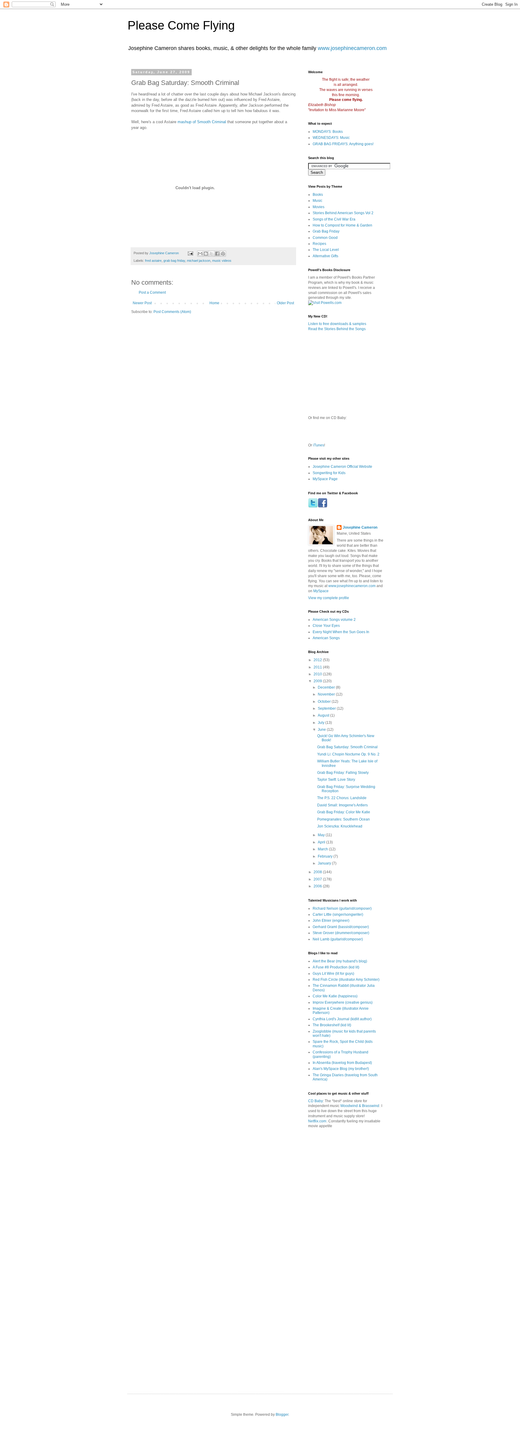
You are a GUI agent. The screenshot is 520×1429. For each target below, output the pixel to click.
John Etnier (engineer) (331, 920)
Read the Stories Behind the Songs (337, 329)
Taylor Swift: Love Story (336, 779)
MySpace (321, 591)
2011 (318, 667)
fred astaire (153, 260)
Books (318, 194)
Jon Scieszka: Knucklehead (339, 826)
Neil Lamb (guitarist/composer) (338, 939)
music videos (221, 260)
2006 (318, 886)
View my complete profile (328, 598)
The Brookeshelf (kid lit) (332, 1025)
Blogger (282, 1414)
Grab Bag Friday (326, 231)
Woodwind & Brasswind (359, 1106)
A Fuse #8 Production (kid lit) (336, 967)
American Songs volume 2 (334, 620)
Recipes (319, 244)
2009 (318, 681)
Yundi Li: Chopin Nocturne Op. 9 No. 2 (348, 754)
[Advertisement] (378, 1160)
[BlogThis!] (206, 254)
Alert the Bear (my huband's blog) (340, 961)
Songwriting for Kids (329, 473)
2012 (318, 660)
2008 (318, 872)
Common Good (325, 238)
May (322, 835)
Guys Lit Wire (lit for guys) (333, 973)
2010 (318, 674)
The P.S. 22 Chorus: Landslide (342, 798)
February (325, 856)
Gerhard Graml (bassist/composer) (341, 927)
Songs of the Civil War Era (334, 219)
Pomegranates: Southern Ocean (343, 819)
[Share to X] (212, 254)
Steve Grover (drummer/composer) (341, 933)
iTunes (318, 445)
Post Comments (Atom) (172, 312)
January (325, 863)
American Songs (326, 638)
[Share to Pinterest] (223, 254)
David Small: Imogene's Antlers (342, 805)
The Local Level (326, 250)
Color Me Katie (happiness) (335, 996)
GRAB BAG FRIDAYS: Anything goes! (343, 144)
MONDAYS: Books (328, 132)
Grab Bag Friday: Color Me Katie (343, 812)
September (327, 708)
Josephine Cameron (360, 527)
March (323, 849)
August (324, 715)
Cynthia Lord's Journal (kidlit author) (342, 1019)
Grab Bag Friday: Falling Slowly (343, 773)
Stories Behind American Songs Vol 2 (343, 213)
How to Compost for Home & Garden (342, 225)
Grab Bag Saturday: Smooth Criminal (347, 747)
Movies (318, 207)
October (325, 701)
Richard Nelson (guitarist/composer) (342, 908)
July (321, 723)
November (327, 694)
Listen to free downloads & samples (337, 324)
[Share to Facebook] (217, 254)
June (322, 729)
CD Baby (315, 1101)
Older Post (285, 303)
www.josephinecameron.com (352, 48)
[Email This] (200, 254)
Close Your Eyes (326, 626)
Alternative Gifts (325, 256)
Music (317, 201)
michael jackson (198, 260)
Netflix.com (317, 1121)
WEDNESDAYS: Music (331, 138)
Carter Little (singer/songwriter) (338, 914)
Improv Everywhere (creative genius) (343, 1002)
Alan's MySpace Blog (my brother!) (341, 1069)
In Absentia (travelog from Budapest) (342, 1063)
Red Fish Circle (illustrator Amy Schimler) (346, 979)
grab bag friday (174, 260)
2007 (318, 879)
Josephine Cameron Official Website (342, 466)
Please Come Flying (181, 25)
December (327, 687)
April (322, 842)
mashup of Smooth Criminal (202, 122)
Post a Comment (152, 292)
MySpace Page (325, 479)
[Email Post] (190, 253)
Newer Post (142, 303)
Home (214, 303)
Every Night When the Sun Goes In (341, 632)
